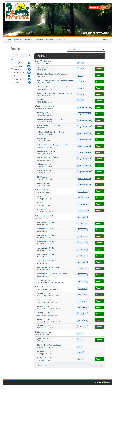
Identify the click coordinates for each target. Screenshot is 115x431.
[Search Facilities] (103, 49)
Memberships (29, 40)
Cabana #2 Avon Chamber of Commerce (53, 125)
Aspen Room (42, 196)
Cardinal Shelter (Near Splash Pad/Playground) (55, 80)
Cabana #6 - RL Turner (46, 151)
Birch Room (41, 203)
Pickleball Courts (44, 332)
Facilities (39, 40)
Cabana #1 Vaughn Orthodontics (50, 119)
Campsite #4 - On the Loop (48, 242)
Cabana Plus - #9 (44, 170)
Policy (58, 40)
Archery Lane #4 (43, 313)
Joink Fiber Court (43, 339)
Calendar (49, 40)
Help (65, 40)
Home (9, 40)
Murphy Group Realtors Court (49, 345)
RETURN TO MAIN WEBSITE (99, 7)
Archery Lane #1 (43, 293)
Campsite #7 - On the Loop (48, 261)
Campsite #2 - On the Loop (48, 229)
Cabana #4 (41, 138)
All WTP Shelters (44, 61)
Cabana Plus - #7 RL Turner (48, 158)
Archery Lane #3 (43, 306)
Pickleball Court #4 (44, 358)
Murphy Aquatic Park (45, 106)
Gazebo (40, 100)
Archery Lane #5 (43, 319)
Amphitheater (42, 67)
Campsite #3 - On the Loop (48, 235)
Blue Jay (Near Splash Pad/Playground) (52, 74)
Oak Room (41, 209)
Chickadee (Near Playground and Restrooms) (54, 87)
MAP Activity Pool (44, 177)
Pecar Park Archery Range (47, 287)
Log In (105, 40)
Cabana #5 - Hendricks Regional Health (52, 145)
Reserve (99, 69)
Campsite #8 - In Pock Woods (48, 267)
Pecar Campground (45, 216)
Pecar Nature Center (43, 280)
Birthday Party (43, 113)
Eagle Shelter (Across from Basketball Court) (54, 93)
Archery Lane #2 (43, 300)
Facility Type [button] (16, 55)
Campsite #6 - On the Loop (48, 254)
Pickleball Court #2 (44, 351)
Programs (17, 40)
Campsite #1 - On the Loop (48, 222)
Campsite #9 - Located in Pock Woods (52, 274)
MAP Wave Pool (43, 183)
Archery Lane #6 (43, 325)
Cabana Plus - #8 (44, 164)
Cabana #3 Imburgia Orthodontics (50, 132)
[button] (21, 59)
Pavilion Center (43, 190)
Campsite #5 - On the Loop (48, 248)
